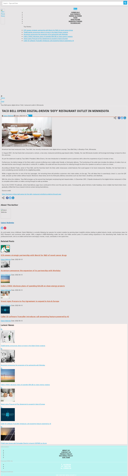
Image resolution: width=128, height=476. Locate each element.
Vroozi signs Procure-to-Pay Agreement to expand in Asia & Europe (46, 38)
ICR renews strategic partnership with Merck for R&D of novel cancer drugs (48, 30)
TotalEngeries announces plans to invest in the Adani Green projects (46, 32)
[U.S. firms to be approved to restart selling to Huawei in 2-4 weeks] (5, 252)
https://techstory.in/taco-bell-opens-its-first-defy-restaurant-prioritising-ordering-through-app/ (31, 194)
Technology (75, 23)
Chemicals (75, 12)
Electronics (75, 14)
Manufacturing (75, 21)
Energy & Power (75, 16)
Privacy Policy (66, 454)
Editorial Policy (66, 456)
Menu (75, 9)
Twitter (67, 466)
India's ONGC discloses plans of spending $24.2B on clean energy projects (48, 36)
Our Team (66, 457)
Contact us (66, 452)
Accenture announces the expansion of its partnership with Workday (46, 34)
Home (3, 98)
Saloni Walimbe (8, 116)
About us (66, 450)
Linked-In (66, 468)
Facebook (66, 464)
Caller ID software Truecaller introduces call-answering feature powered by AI (49, 41)
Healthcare (75, 19)
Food (75, 18)
